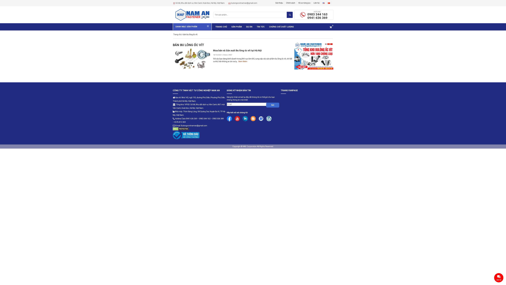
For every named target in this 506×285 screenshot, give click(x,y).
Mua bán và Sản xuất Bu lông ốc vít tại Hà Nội (237, 50)
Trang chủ (221, 27)
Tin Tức (261, 27)
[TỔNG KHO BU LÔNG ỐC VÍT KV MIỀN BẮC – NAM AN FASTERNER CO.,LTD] (192, 15)
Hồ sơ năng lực (304, 3)
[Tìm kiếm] (290, 15)
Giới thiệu (279, 3)
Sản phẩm (236, 27)
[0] (331, 27)
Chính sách (290, 3)
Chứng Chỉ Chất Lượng (281, 27)
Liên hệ (316, 3)
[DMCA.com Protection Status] (181, 129)
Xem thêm (242, 61)
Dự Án (249, 27)
